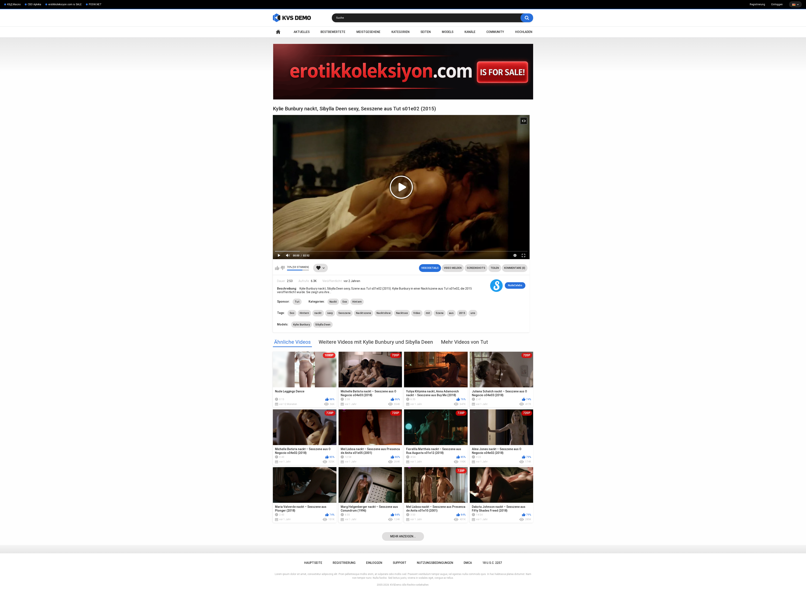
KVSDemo (395, 584)
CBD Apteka (34, 4)
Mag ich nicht (282, 268)
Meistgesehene (368, 32)
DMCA (468, 562)
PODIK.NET (95, 4)
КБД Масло (14, 4)
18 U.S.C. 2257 (492, 562)
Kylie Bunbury (301, 324)
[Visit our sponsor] (403, 71)
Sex (344, 301)
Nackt (333, 301)
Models (447, 32)
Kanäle (469, 32)
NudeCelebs (515, 285)
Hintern (357, 301)
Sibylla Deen (323, 324)
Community (495, 32)
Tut (297, 301)
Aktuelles (302, 32)
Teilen (495, 267)
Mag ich (277, 268)
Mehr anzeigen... (403, 536)
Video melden (453, 267)
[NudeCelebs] (496, 285)
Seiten (425, 32)
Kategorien (400, 32)
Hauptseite (278, 32)
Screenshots (476, 267)
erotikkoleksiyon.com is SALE (65, 4)
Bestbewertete (333, 32)
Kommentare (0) (514, 267)
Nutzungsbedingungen (435, 562)
